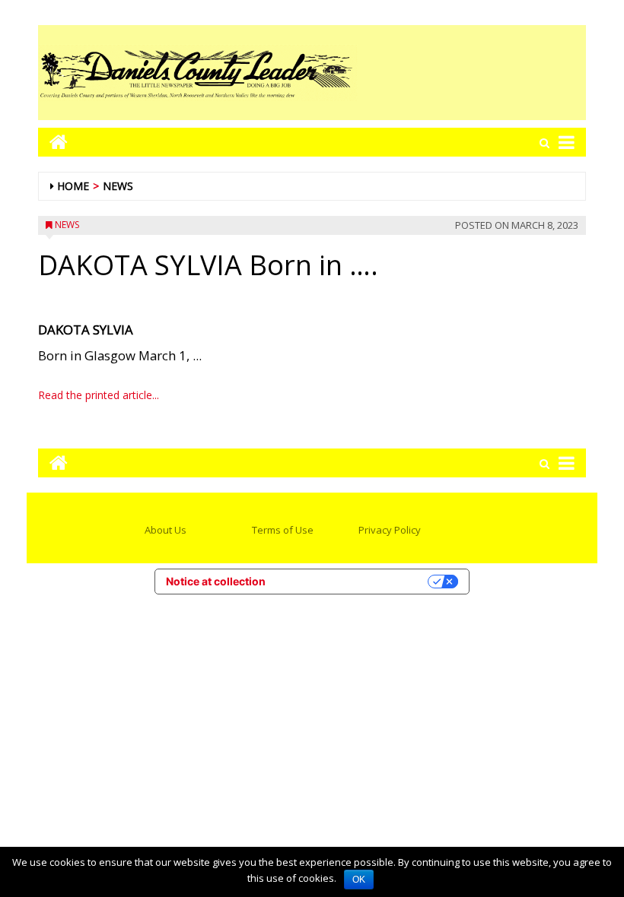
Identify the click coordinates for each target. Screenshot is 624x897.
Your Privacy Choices (353, 581)
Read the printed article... (98, 395)
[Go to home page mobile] (53, 142)
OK (358, 879)
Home (73, 186)
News (118, 186)
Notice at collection (216, 581)
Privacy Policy (389, 530)
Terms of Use (283, 530)
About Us (165, 530)
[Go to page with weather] (472, 72)
